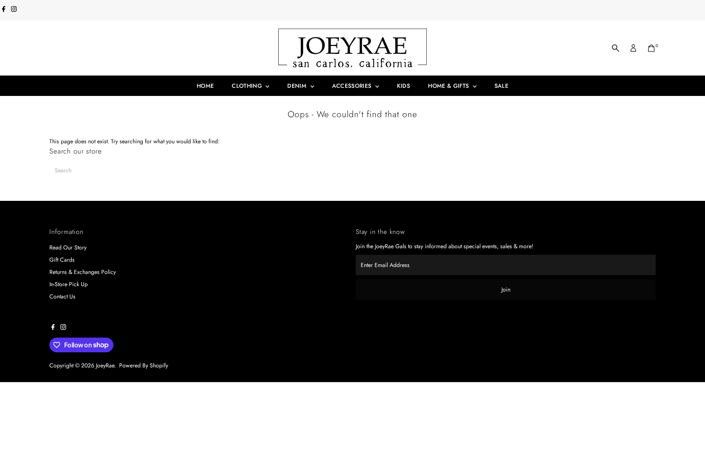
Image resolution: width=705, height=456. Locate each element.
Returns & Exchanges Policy (82, 272)
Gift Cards (62, 260)
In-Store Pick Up (68, 284)
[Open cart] (651, 48)
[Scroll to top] (689, 433)
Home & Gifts (449, 86)
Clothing (248, 86)
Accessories (352, 86)
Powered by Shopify (143, 365)
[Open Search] (615, 48)
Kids (403, 86)
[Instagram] (14, 10)
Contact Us (62, 296)
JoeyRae (105, 365)
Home (205, 86)
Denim (297, 86)
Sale (501, 86)
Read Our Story (67, 247)
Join (505, 289)
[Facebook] (3, 10)
